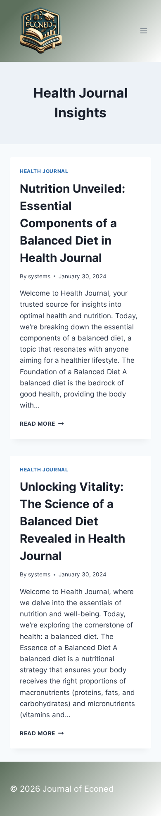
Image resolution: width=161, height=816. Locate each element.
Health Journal (44, 171)
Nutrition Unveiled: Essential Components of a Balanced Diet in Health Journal (72, 223)
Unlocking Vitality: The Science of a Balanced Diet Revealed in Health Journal (72, 521)
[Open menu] (143, 30)
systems (39, 276)
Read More (42, 423)
